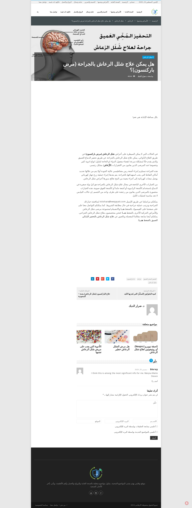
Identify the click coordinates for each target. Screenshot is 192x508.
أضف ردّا (155, 381)
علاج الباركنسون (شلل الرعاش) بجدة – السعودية (94, 295)
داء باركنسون (131, 279)
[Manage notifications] (187, 503)
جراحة (139, 279)
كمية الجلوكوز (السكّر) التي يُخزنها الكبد (140, 294)
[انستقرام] (96, 493)
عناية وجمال (78, 2)
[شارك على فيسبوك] (112, 278)
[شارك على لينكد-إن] (92, 278)
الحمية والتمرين (89, 2)
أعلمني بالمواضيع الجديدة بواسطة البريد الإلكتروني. (135, 432)
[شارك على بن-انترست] (97, 278)
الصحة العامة (115, 2)
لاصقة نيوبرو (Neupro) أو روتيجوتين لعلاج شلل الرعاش (146, 349)
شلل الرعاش (147, 57)
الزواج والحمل (66, 2)
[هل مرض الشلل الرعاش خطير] (117, 336)
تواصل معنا (42, 2)
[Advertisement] (117, 99)
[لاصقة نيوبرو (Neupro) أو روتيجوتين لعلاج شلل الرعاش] (145, 336)
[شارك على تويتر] (107, 278)
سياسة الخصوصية (41, 505)
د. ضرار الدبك (142, 76)
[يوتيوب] (91, 493)
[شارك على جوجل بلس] (102, 278)
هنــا (123, 208)
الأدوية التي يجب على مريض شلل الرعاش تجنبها (90, 349)
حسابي (132, 2)
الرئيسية (125, 2)
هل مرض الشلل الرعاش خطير (121, 348)
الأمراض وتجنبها (103, 2)
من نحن (62, 505)
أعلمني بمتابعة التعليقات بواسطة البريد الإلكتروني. (135, 426)
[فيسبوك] (101, 493)
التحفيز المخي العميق (150, 279)
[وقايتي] (154, 11)
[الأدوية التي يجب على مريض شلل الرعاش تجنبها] (89, 336)
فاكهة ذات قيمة (54, 2)
